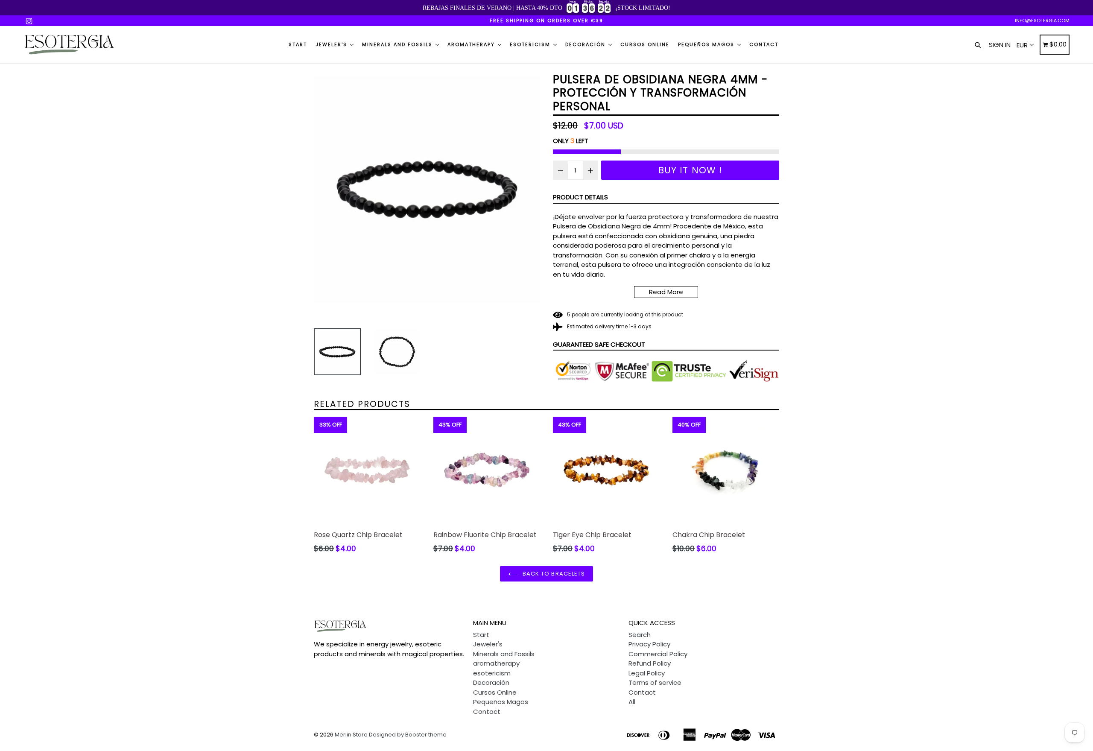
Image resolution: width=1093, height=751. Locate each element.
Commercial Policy (657, 653)
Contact (763, 44)
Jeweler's (332, 44)
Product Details (580, 197)
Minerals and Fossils (398, 44)
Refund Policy (649, 663)
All (631, 701)
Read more (666, 291)
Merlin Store (351, 735)
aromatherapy (472, 44)
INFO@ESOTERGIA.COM (1042, 20)
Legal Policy (646, 673)
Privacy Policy (649, 644)
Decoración (586, 44)
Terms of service (654, 682)
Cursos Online (644, 44)
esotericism (531, 44)
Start (298, 44)
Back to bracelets (553, 574)
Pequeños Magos (707, 44)
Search (639, 634)
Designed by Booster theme (408, 735)
